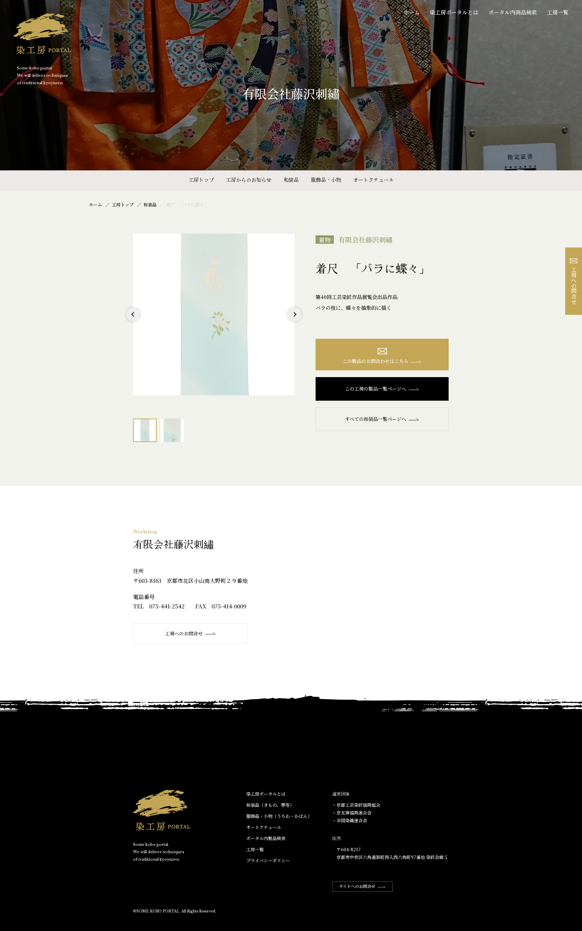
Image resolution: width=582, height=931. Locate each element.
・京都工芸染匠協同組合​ (356, 805)
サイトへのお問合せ (357, 886)
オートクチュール (373, 179)
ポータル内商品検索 (512, 12)
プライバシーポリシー (268, 860)
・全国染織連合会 (349, 820)
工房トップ (201, 179)
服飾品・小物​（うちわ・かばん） (279, 816)
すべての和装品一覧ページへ (375, 418)
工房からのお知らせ (248, 179)
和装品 (291, 179)
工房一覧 (558, 12)
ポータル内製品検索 (266, 838)
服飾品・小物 (326, 179)
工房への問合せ (574, 285)
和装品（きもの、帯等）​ (270, 805)
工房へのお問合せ (184, 633)
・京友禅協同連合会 (351, 812)
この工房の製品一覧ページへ (375, 388)
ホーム (411, 12)
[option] (214, 314)
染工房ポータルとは (454, 12)
